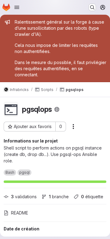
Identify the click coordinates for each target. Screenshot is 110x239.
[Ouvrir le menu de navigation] (17, 7)
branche (59, 196)
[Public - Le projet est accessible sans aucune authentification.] (56, 109)
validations (24, 196)
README (19, 212)
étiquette (92, 196)
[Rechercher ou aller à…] (92, 7)
